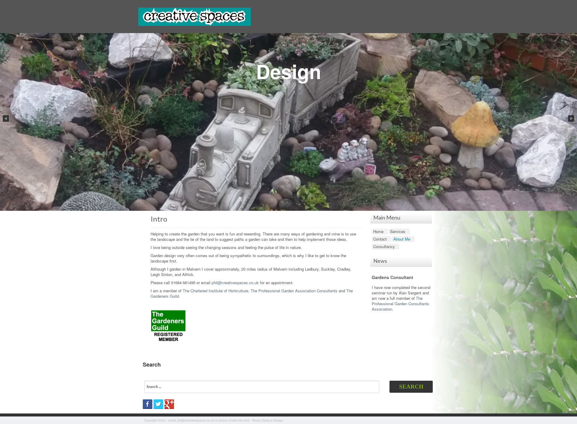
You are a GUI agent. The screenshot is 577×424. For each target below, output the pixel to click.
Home (378, 231)
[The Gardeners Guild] (168, 325)
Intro (159, 218)
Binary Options (262, 420)
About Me (401, 239)
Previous (5, 118)
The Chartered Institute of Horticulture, (216, 290)
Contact (380, 239)
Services (397, 231)
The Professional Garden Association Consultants (294, 290)
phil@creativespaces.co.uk (235, 282)
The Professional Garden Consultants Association (400, 303)
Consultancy (384, 246)
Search (411, 386)
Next (571, 118)
